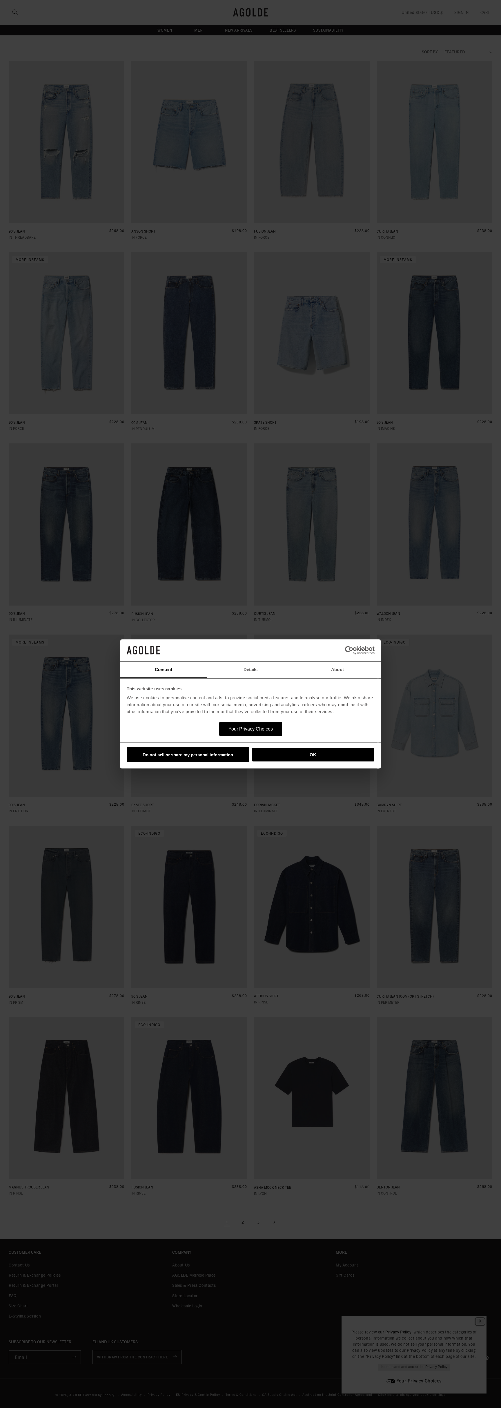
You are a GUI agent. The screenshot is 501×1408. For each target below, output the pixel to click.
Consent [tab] (163, 669)
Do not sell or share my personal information (188, 754)
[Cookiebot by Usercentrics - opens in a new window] (349, 650)
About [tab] (337, 669)
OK (313, 754)
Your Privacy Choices (250, 728)
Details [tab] (251, 669)
